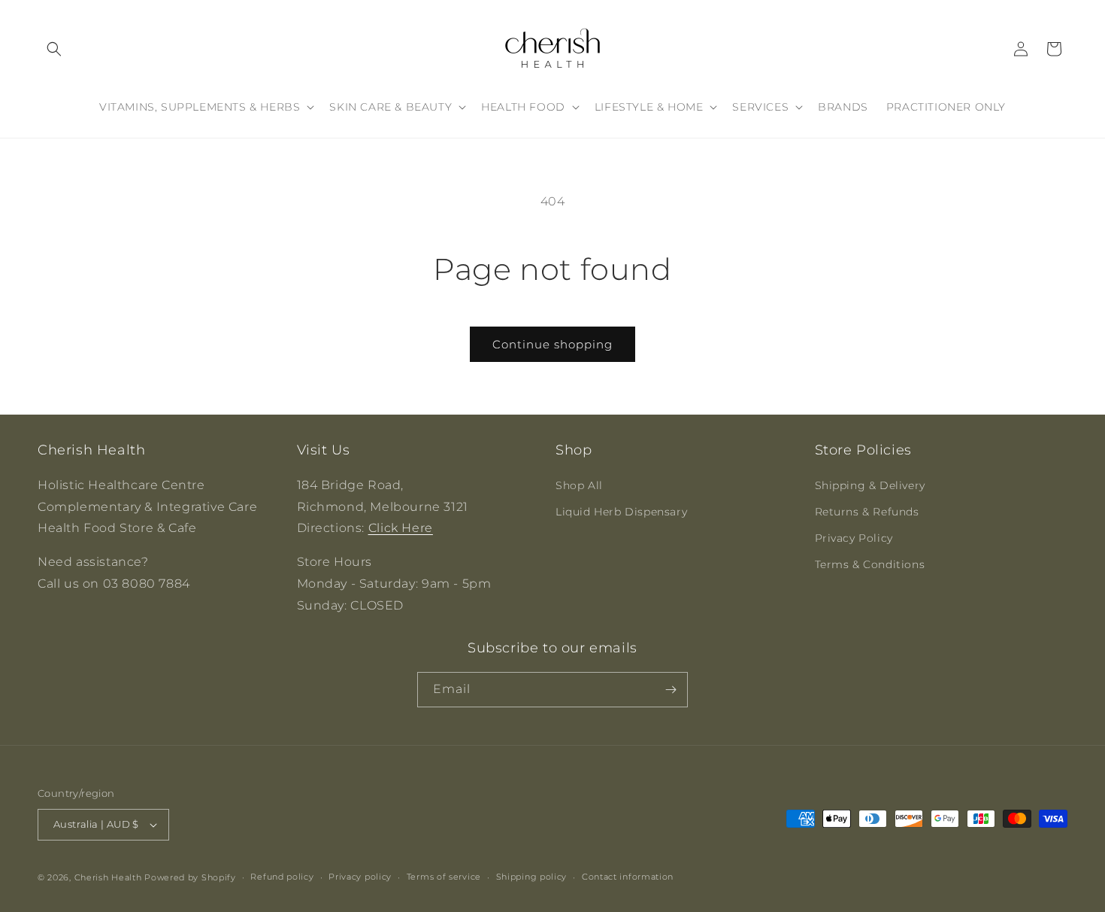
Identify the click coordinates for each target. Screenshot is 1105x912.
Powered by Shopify (190, 877)
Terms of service (444, 876)
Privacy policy (360, 876)
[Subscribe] (670, 689)
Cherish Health (108, 877)
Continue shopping (552, 344)
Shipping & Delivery (870, 485)
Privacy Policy (854, 538)
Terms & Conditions (870, 564)
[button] (54, 48)
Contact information (628, 876)
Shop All (579, 485)
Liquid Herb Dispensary (621, 511)
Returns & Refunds (867, 511)
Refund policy (281, 876)
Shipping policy (532, 876)
